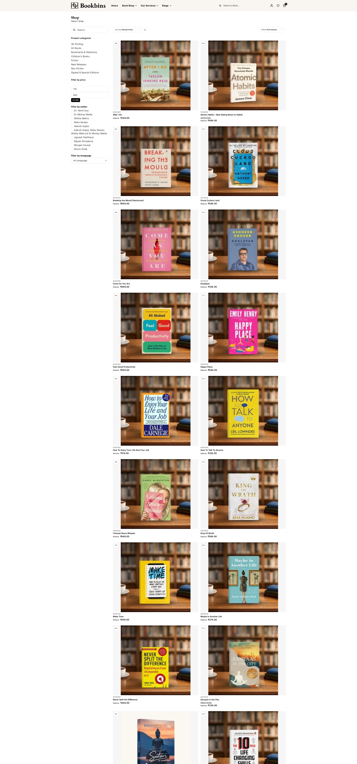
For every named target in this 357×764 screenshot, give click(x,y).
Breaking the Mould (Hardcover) (128, 479)
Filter (76, 100)
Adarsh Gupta (81, 126)
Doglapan (205, 702)
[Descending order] (145, 29)
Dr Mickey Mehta (83, 114)
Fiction (74, 60)
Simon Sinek (80, 149)
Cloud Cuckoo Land (210, 340)
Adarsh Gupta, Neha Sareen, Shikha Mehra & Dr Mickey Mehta (89, 132)
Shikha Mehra (81, 118)
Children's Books (80, 56)
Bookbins (93, 5)
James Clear (206, 257)
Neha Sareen (81, 122)
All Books (76, 48)
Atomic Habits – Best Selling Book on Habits (222, 254)
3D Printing (77, 44)
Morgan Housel (82, 145)
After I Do (117, 254)
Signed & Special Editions (85, 72)
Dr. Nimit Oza (81, 110)
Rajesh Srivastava (83, 141)
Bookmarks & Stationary (84, 52)
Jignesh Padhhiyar (84, 137)
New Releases (78, 64)
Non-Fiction (77, 68)
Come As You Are (121, 562)
